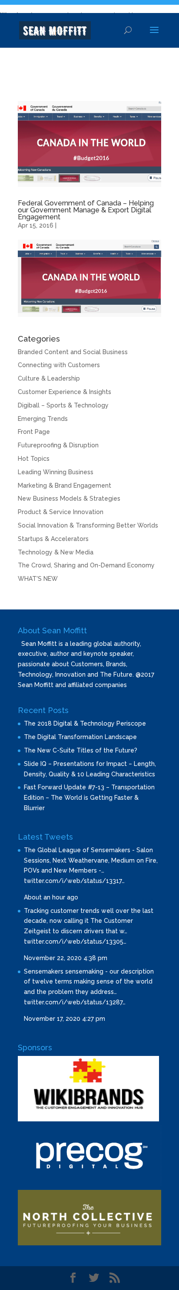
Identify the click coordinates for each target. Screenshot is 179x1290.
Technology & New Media (55, 552)
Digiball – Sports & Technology (63, 405)
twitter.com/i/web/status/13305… (75, 941)
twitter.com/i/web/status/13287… (75, 1002)
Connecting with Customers (59, 365)
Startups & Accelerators (53, 538)
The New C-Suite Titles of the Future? (80, 750)
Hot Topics (34, 458)
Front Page (34, 431)
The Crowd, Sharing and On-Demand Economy (86, 565)
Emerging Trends (43, 418)
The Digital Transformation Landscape (80, 736)
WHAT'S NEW (38, 578)
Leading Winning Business (55, 472)
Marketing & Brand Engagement (64, 485)
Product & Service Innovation (60, 511)
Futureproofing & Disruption (58, 445)
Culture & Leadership (49, 378)
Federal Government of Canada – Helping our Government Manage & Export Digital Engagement (86, 210)
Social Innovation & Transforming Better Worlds (88, 525)
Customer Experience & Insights (64, 391)
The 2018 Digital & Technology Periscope (85, 723)
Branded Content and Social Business (73, 352)
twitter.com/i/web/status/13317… (74, 880)
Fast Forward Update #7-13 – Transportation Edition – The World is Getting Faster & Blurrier (89, 797)
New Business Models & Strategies (69, 498)
